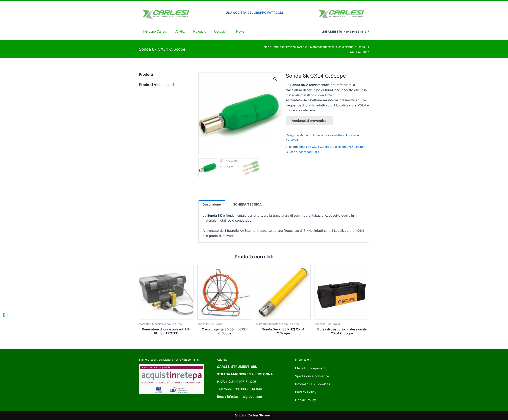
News (240, 31)
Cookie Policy (305, 400)
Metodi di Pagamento (311, 368)
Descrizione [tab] (211, 204)
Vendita (180, 31)
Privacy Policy (305, 392)
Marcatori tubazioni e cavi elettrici (332, 46)
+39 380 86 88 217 (356, 31)
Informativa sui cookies (312, 384)
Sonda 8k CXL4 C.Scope (314, 146)
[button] (275, 79)
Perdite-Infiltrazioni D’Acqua (290, 46)
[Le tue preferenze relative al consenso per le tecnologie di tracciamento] (4, 315)
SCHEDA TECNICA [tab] (247, 204)
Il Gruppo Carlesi (155, 31)
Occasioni (221, 31)
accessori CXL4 (309, 152)
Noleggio (199, 31)
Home (265, 46)
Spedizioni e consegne (312, 376)
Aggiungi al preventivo (309, 121)
